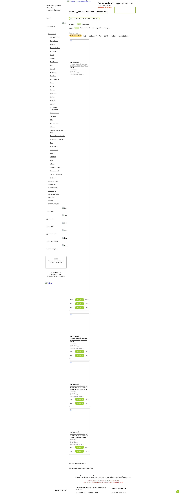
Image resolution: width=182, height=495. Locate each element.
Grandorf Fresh (55, 167)
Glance (52, 127)
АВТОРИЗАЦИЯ (101, 12)
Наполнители (53, 188)
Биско (52, 86)
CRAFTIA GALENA (56, 174)
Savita (52, 97)
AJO (51, 160)
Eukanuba (53, 51)
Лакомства (52, 184)
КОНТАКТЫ (90, 12)
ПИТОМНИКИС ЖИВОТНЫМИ (56, 273)
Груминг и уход (53, 194)
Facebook (115, 492)
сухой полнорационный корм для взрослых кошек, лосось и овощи (78, 339)
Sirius (52, 83)
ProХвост (53, 72)
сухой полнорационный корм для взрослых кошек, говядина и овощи (79, 64)
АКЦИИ (72, 12)
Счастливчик (54, 113)
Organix (52, 69)
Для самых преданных (54, 108)
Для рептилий (52, 241)
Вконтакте (122, 492)
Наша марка (54, 123)
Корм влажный (53, 181)
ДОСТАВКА (80, 12)
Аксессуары (52, 191)
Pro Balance (54, 62)
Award (52, 153)
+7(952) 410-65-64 (93, 492)
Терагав (53, 116)
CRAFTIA (53, 157)
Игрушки (51, 197)
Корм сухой (52, 34)
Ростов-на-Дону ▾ (105, 3)
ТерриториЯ (54, 171)
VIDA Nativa (54, 150)
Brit (51, 143)
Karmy (52, 104)
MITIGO (53, 178)
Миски (50, 200)
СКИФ (52, 55)
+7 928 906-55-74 (104, 6)
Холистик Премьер (56, 139)
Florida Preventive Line (57, 136)
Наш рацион (54, 79)
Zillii (51, 120)
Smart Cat (53, 93)
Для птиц (50, 219)
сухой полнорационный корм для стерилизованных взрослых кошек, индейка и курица (79, 434)
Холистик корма (53, 204)
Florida (52, 90)
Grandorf (53, 58)
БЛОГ (56, 259)
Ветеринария (51, 249)
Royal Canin (54, 41)
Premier (53, 100)
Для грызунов (52, 234)
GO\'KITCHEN (55, 37)
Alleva (52, 164)
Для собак (50, 211)
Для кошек (50, 26)
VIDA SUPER (54, 146)
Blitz (51, 65)
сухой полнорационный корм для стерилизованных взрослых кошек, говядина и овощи (79, 386)
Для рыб (49, 226)
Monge (52, 44)
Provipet (53, 76)
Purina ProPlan (55, 48)
